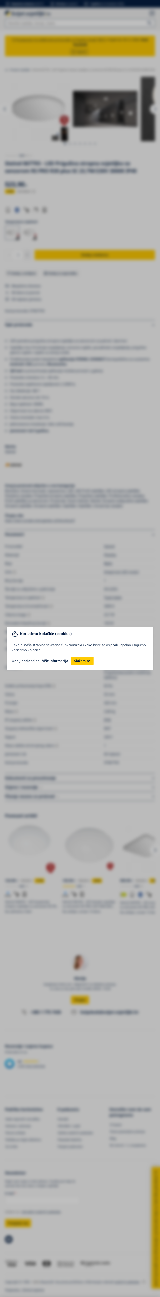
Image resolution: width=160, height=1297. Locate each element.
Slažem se (82, 660)
